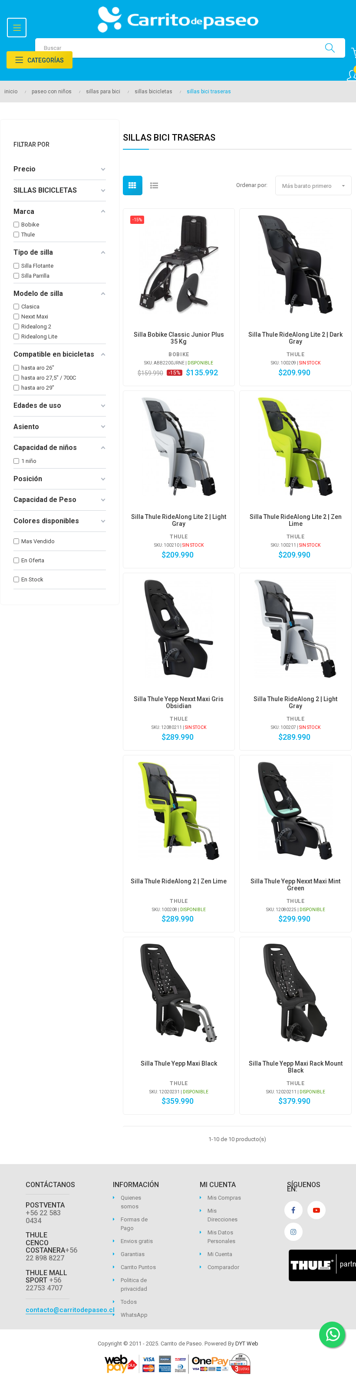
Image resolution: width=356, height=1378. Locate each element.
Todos (129, 1302)
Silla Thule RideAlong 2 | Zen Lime (179, 881)
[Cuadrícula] (132, 185)
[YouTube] (316, 1210)
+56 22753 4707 (44, 1284)
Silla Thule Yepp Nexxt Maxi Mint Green (295, 885)
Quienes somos (131, 1202)
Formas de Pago (134, 1223)
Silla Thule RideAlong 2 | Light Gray (295, 702)
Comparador (223, 1267)
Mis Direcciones (222, 1215)
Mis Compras (224, 1197)
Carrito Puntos (138, 1267)
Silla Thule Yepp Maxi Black (179, 1063)
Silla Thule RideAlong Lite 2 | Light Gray (178, 520)
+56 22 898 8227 (51, 1254)
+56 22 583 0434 (43, 1217)
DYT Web (246, 1343)
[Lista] (154, 185)
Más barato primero (314, 185)
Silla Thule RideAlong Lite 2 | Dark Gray (295, 338)
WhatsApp (134, 1315)
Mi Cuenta (220, 1254)
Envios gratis (137, 1241)
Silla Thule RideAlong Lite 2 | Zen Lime (296, 520)
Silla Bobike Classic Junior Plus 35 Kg (179, 338)
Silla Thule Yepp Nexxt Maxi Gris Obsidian (179, 702)
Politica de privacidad (134, 1284)
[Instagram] (293, 1232)
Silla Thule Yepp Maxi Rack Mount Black (296, 1067)
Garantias (133, 1254)
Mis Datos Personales (221, 1236)
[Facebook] (293, 1210)
